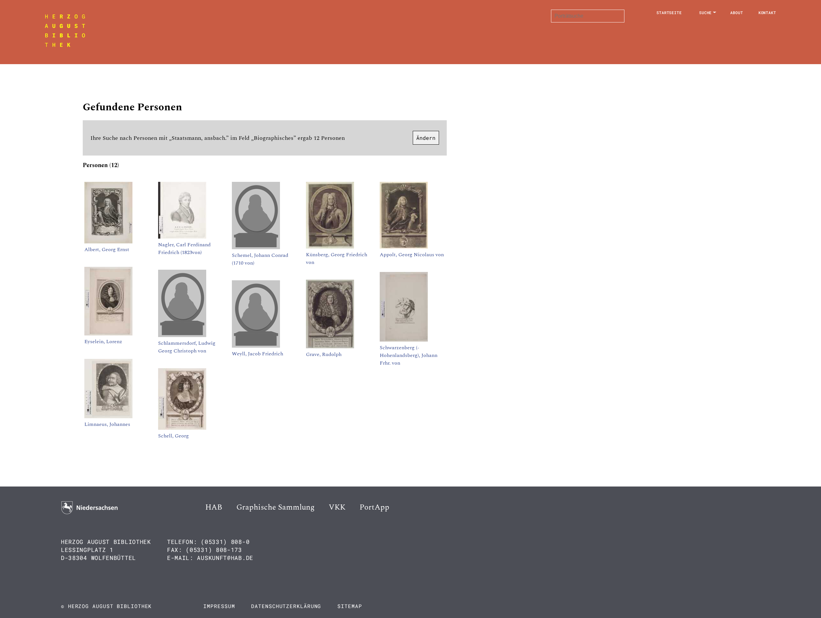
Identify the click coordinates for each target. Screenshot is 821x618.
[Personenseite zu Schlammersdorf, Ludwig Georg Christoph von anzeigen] (182, 335)
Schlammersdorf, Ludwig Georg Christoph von (187, 347)
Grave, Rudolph (324, 354)
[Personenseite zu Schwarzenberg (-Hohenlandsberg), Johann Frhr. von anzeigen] (404, 340)
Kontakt (767, 12)
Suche (705, 12)
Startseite (669, 12)
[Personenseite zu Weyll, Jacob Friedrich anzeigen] (256, 346)
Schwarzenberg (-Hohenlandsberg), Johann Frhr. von (408, 355)
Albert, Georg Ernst (106, 249)
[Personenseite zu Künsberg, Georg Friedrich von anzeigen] (330, 247)
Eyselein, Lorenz (103, 341)
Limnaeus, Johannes (107, 424)
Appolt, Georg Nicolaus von (412, 254)
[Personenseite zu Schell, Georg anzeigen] (182, 428)
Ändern (426, 137)
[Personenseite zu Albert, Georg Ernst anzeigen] (108, 242)
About (736, 12)
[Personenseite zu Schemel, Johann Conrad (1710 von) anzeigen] (256, 247)
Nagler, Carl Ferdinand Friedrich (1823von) (184, 248)
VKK (337, 507)
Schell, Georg (173, 436)
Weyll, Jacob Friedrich (257, 354)
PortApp (374, 507)
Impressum (219, 606)
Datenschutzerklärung (286, 606)
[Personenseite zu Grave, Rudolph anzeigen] (330, 347)
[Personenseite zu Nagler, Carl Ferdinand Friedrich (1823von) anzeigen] (182, 237)
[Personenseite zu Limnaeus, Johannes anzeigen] (108, 416)
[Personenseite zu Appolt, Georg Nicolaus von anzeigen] (404, 247)
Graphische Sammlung (275, 507)
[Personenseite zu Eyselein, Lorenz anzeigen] (108, 334)
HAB (213, 507)
